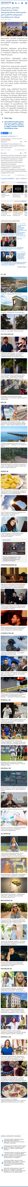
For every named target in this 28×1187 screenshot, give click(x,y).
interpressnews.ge (9, 565)
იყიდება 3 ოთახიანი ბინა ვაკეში (5, 195)
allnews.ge (5, 833)
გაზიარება (5, 133)
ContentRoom (23, 201)
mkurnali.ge (6, 768)
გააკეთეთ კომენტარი (7, 178)
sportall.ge (5, 700)
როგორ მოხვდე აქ (21, 182)
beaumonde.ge (7, 900)
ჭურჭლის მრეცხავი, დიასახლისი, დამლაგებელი (18, 195)
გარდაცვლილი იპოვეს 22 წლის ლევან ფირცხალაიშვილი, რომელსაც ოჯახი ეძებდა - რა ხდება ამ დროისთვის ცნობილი (15, 1147)
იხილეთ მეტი (21, 267)
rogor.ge (4, 471)
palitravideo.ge (7, 334)
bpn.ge (3, 402)
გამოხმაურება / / (21, 149)
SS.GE (3, 182)
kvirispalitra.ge (7, 633)
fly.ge (3, 274)
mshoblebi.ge (6, 969)
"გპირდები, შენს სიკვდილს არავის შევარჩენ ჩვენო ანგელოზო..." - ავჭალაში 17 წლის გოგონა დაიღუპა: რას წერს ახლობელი (14, 1141)
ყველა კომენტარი (21, 178)
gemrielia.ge (6, 1037)
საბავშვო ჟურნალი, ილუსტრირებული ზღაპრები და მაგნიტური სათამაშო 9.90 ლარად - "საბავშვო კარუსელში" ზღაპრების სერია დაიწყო (18, 214)
